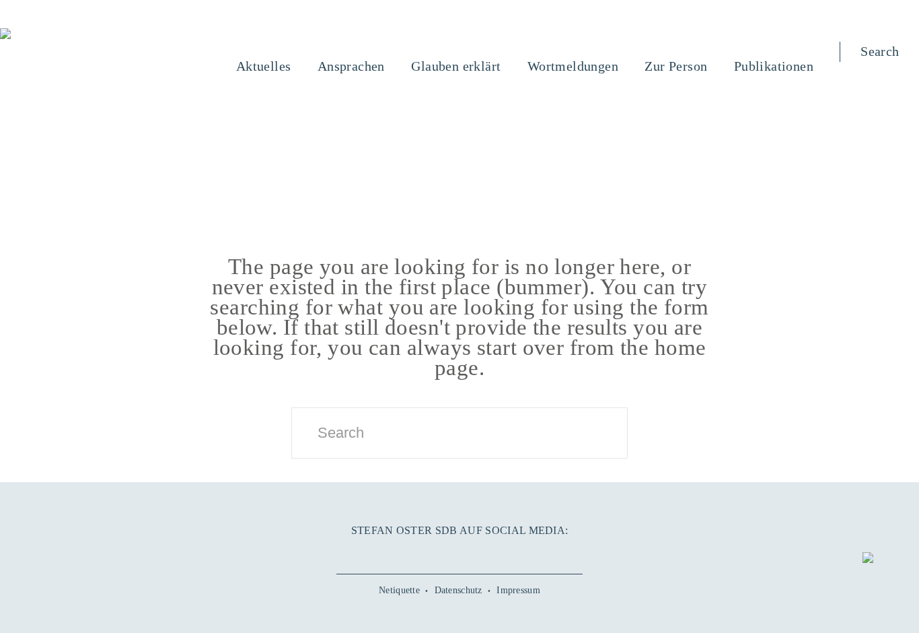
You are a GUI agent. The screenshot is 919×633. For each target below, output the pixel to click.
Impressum (518, 590)
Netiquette (399, 590)
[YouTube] (433, 553)
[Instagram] (459, 553)
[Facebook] (407, 553)
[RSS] (511, 553)
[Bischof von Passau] (87, 35)
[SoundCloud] (485, 553)
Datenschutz (458, 590)
